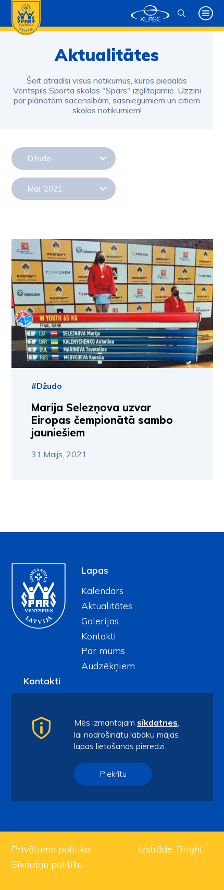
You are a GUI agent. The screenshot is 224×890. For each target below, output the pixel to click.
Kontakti (98, 636)
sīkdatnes (157, 722)
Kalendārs (102, 591)
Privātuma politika (50, 849)
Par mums (103, 651)
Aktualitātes (106, 606)
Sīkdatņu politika (47, 864)
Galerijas (100, 621)
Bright (190, 849)
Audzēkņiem (108, 666)
